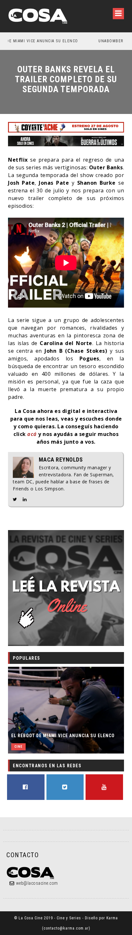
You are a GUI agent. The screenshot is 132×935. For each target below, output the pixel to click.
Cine (18, 746)
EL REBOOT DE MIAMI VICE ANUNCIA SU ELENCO (63, 735)
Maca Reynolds (61, 460)
